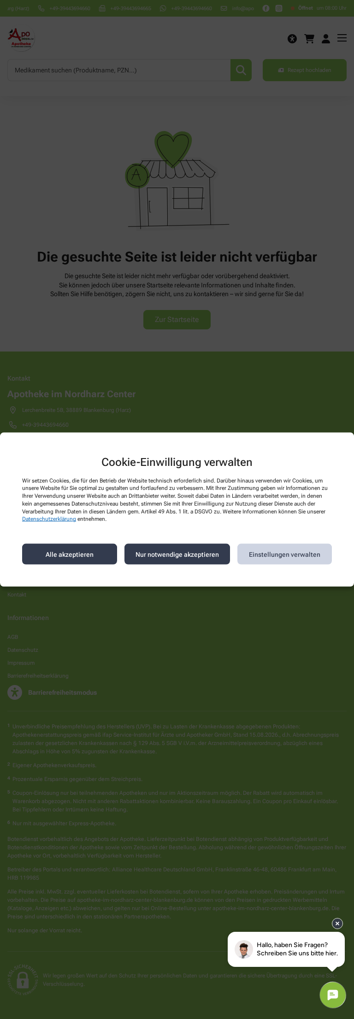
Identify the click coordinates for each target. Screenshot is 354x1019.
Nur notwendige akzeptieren (177, 554)
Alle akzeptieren (70, 554)
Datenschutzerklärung (49, 519)
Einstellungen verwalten (284, 554)
